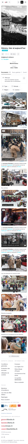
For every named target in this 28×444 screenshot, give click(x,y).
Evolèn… (20, 166)
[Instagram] (4, 437)
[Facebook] (2, 437)
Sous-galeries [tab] (16, 72)
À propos (17, 364)
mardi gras (4, 166)
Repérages (4, 397)
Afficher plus (15, 356)
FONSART (10, 440)
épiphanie (10, 165)
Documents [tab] (6, 72)
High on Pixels (13, 442)
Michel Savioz (14, 63)
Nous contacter (19, 382)
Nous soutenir (5, 399)
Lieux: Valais (14, 67)
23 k (14, 54)
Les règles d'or (19, 366)
